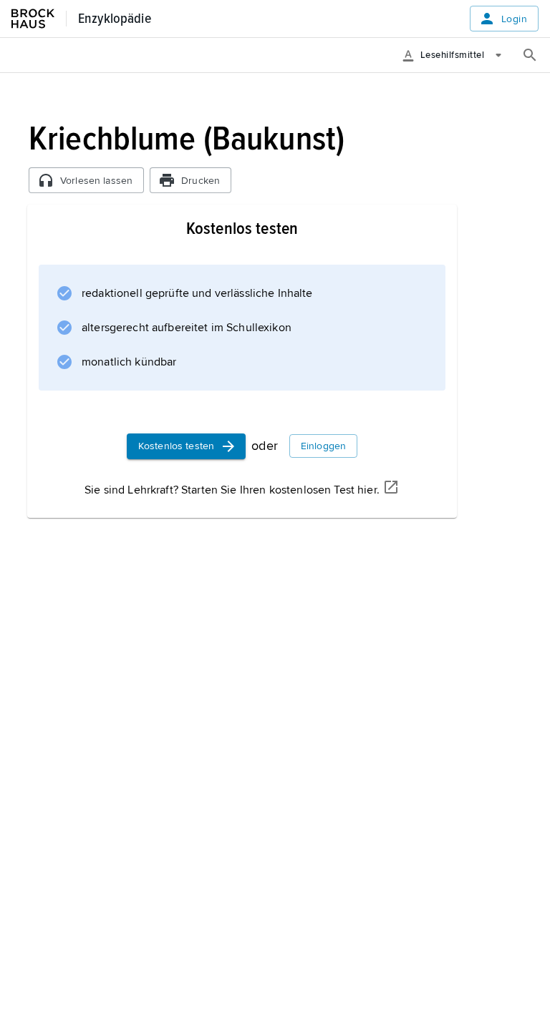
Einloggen (323, 446)
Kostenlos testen (176, 446)
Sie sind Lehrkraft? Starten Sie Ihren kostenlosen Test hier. (232, 490)
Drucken (200, 181)
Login (514, 19)
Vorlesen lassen (96, 181)
